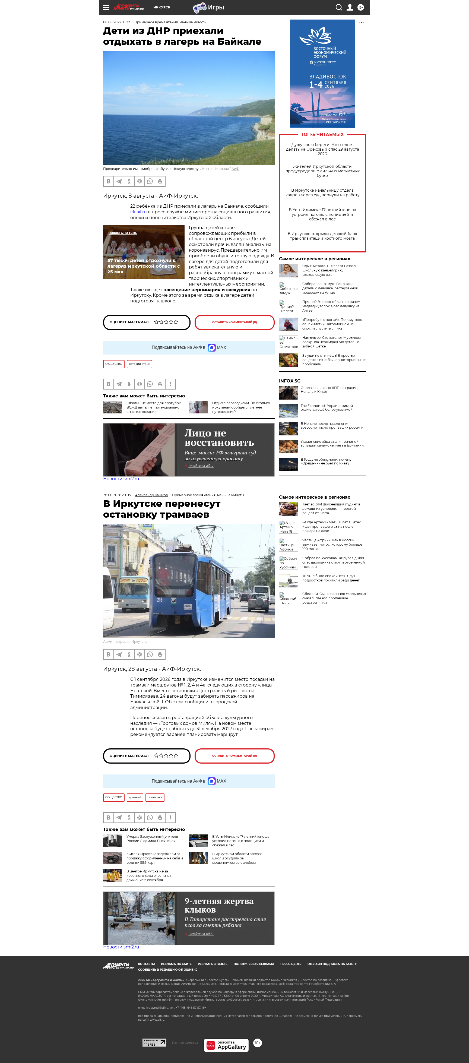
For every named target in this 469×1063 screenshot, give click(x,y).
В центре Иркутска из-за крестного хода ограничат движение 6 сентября (148, 875)
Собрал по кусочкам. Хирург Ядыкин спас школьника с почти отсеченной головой (333, 562)
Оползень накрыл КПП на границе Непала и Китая (330, 390)
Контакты (146, 964)
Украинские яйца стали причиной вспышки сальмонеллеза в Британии (332, 443)
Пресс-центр (290, 964)
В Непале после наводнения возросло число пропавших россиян (332, 425)
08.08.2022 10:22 (116, 22)
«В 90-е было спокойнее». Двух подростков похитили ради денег (331, 578)
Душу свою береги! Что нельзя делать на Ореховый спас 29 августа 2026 (322, 149)
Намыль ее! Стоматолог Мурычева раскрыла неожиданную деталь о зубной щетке (331, 342)
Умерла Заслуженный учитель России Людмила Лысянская (152, 838)
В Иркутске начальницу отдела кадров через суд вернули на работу (323, 192)
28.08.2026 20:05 (117, 495)
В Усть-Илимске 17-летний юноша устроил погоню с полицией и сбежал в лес (322, 215)
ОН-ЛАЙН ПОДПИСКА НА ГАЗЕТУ (332, 964)
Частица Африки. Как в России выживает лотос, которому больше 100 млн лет (332, 544)
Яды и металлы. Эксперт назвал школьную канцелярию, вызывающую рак (329, 270)
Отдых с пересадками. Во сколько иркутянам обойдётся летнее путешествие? (241, 407)
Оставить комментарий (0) (234, 322)
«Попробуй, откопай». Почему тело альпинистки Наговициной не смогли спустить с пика (332, 324)
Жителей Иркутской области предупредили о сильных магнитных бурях (323, 171)
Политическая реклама (254, 964)
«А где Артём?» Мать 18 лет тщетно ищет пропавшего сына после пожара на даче (331, 526)
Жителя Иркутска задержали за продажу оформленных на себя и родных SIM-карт (154, 858)
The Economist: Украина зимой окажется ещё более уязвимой (327, 408)
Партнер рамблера (185, 1042)
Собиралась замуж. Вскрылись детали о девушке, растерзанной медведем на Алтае (330, 288)
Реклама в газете (212, 964)
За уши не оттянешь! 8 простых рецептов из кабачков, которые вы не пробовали (334, 359)
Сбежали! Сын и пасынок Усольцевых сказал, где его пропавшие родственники (334, 598)
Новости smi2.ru (121, 478)
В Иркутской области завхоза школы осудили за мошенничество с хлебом (237, 858)
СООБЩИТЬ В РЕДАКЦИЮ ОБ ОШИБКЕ (167, 970)
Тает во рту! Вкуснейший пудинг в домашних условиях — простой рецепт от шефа (331, 508)
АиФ (235, 169)
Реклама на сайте (176, 964)
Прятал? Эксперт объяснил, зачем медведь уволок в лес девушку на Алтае (331, 306)
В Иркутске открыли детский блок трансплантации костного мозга (322, 236)
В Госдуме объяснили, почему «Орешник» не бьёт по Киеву (326, 461)
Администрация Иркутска (125, 642)
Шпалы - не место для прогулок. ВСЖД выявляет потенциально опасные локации (154, 407)
